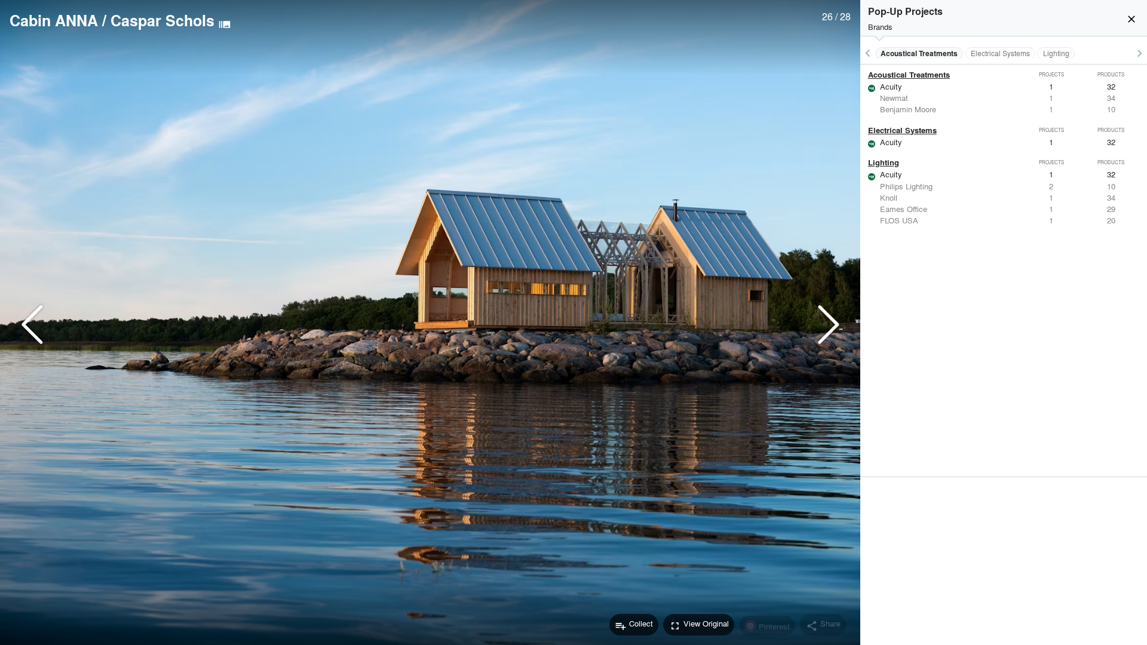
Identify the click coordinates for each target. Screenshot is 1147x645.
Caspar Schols (162, 20)
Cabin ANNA (54, 20)
